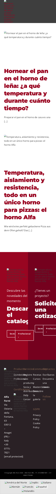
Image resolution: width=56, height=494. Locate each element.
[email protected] (13, 456)
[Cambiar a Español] (41, 487)
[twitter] (43, 415)
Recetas (37, 374)
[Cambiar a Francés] (28, 487)
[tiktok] (43, 410)
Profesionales (21, 378)
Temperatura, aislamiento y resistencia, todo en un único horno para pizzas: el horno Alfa (25, 195)
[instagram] (43, 405)
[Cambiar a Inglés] (34, 482)
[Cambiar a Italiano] (46, 482)
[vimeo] (46, 415)
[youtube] (49, 405)
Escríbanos (48, 374)
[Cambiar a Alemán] (14, 487)
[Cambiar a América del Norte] (15, 482)
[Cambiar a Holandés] (28, 491)
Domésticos (20, 374)
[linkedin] (50, 410)
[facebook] (46, 405)
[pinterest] (46, 410)
